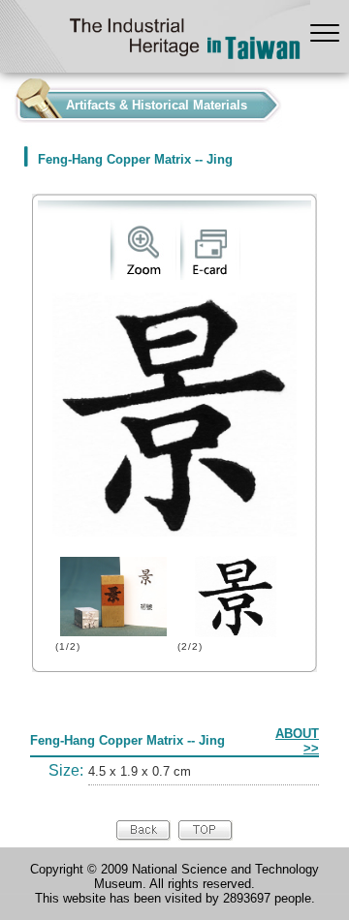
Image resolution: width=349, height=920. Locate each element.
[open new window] (143, 275)
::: (6, 100)
